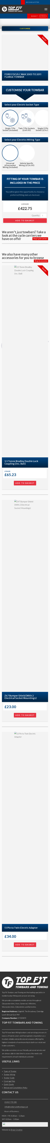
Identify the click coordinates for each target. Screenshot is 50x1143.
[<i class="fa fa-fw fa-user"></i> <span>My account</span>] (46, 2)
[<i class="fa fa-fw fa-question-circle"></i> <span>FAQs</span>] (42, 2)
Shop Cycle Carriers (40, 239)
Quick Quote (9, 1084)
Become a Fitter (32, 2)
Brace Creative (16, 1130)
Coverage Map (9, 1081)
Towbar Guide (9, 1078)
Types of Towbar (10, 1071)
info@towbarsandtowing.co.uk (16, 1107)
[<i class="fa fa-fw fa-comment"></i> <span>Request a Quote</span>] (23, 2)
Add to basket (25, 220)
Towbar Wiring (9, 1074)
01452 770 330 (11, 1102)
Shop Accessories (41, 261)
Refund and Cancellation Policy (15, 1088)
